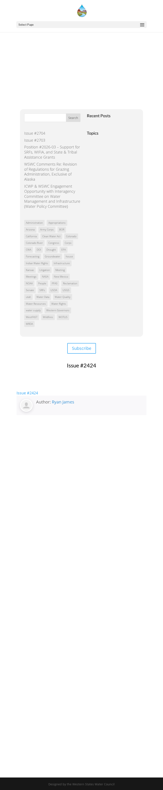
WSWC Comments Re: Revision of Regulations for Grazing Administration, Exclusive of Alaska (50, 172)
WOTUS (63, 317)
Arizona (30, 229)
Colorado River (34, 243)
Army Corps (47, 229)
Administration (34, 223)
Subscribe (81, 348)
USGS (66, 290)
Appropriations (57, 223)
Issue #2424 (27, 392)
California (31, 236)
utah (28, 297)
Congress (53, 243)
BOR (61, 229)
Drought (51, 249)
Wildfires (48, 317)
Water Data (43, 297)
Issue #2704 (34, 133)
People (42, 283)
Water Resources (36, 304)
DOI (39, 249)
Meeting (60, 270)
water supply (33, 310)
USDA (54, 290)
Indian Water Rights (37, 263)
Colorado (71, 236)
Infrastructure (62, 263)
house (69, 256)
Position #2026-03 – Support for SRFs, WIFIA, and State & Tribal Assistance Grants (52, 152)
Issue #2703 (34, 140)
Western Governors (57, 310)
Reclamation (70, 283)
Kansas (30, 270)
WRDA (29, 324)
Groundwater (52, 256)
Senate (30, 290)
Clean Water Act (51, 236)
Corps (68, 243)
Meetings (31, 276)
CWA (28, 249)
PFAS (55, 283)
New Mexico (61, 276)
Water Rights (58, 304)
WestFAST (31, 317)
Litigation (44, 270)
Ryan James (63, 402)
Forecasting (32, 256)
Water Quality (62, 297)
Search (73, 118)
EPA (63, 249)
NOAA (29, 283)
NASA (45, 276)
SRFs (42, 290)
